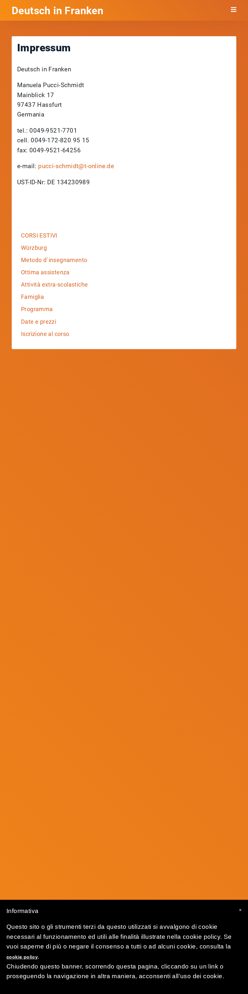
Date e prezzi (38, 322)
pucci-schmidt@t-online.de (76, 166)
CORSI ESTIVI (39, 235)
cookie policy (22, 956)
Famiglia (32, 297)
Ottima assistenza (45, 272)
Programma (37, 309)
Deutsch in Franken (57, 11)
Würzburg (34, 248)
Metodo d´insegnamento (54, 260)
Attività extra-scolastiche (54, 284)
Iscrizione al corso (45, 334)
